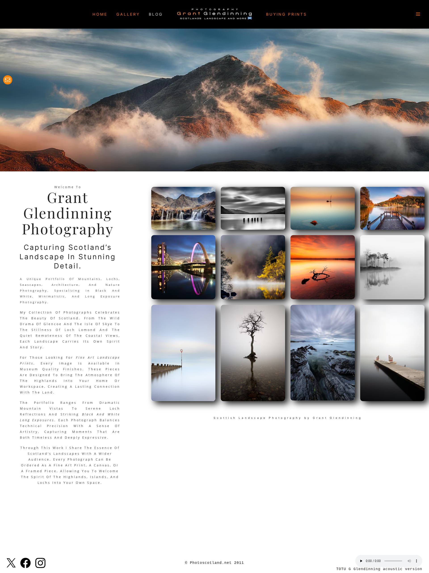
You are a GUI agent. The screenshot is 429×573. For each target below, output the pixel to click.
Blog (156, 14)
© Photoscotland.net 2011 (214, 563)
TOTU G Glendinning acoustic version (379, 569)
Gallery (128, 14)
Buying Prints (286, 14)
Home (100, 14)
